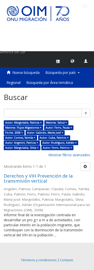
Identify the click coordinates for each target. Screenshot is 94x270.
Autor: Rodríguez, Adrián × (59, 142)
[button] (72, 61)
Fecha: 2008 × (14, 132)
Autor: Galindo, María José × (45, 132)
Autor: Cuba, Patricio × (54, 137)
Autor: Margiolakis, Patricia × (23, 122)
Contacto (66, 260)
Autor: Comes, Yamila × (20, 137)
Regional (14, 82)
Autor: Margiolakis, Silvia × (22, 147)
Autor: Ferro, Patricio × (57, 147)
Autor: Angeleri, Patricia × (21, 142)
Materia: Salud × (56, 122)
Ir (86, 113)
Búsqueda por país (61, 72)
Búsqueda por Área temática (49, 82)
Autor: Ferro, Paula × (59, 127)
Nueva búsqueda (26, 72)
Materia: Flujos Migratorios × (23, 127)
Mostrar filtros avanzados (69, 154)
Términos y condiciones (39, 260)
